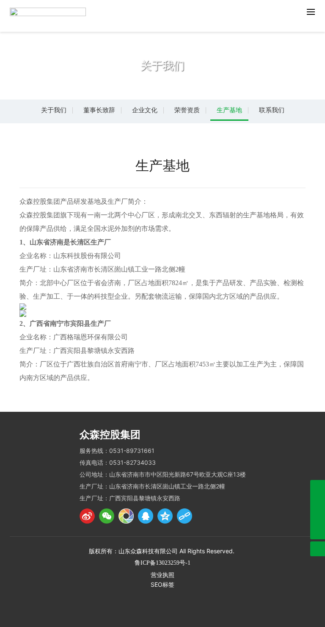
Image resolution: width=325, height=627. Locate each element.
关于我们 (53, 110)
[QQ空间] (165, 516)
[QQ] (145, 516)
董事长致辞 (99, 110)
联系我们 (271, 110)
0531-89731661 (131, 450)
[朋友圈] (126, 516)
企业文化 (144, 110)
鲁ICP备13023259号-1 (162, 563)
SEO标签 (162, 584)
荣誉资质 (187, 110)
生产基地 (229, 110)
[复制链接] (184, 516)
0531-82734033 (132, 462)
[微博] (87, 516)
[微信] (106, 516)
